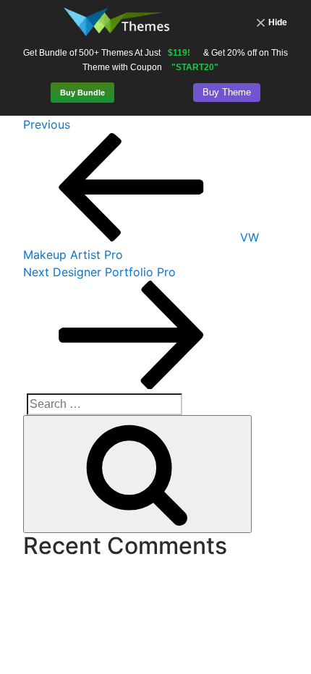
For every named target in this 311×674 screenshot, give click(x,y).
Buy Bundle (82, 92)
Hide (277, 22)
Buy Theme (227, 92)
